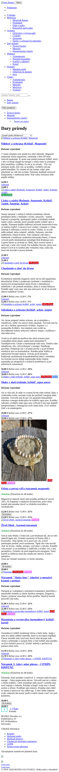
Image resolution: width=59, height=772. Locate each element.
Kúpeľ (16, 64)
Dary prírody (13, 43)
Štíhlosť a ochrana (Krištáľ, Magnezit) (23, 143)
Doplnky (11, 66)
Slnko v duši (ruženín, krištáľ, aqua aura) (25, 382)
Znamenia (17, 38)
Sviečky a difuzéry (21, 61)
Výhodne (11, 15)
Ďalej (15, 709)
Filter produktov (8, 108)
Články (10, 77)
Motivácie (17, 87)
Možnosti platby (14, 736)
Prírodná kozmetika (21, 59)
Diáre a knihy (19, 25)
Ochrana (11, 30)
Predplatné (17, 23)
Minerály (17, 48)
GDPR (10, 744)
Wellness (11, 54)
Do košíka (6, 514)
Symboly (17, 90)
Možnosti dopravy (15, 739)
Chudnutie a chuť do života (17, 268)
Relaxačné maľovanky (23, 28)
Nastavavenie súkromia (17, 746)
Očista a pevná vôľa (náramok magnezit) (25, 488)
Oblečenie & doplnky (22, 72)
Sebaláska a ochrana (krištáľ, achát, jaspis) (26, 309)
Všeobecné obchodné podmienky (22, 741)
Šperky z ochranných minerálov (27, 41)
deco (15, 74)
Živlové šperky (19, 46)
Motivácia (11, 17)
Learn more (5, 764)
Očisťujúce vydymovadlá (24, 33)
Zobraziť (5, 184)
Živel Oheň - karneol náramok (19, 525)
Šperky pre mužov (21, 121)
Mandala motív (19, 69)
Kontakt (10, 733)
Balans (10, 100)
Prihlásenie (12, 7)
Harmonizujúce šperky (23, 51)
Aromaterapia (19, 56)
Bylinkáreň (18, 82)
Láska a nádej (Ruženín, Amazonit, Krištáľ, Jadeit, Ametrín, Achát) (27, 202)
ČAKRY (17, 36)
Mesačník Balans (20, 20)
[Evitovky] (7, 2)
